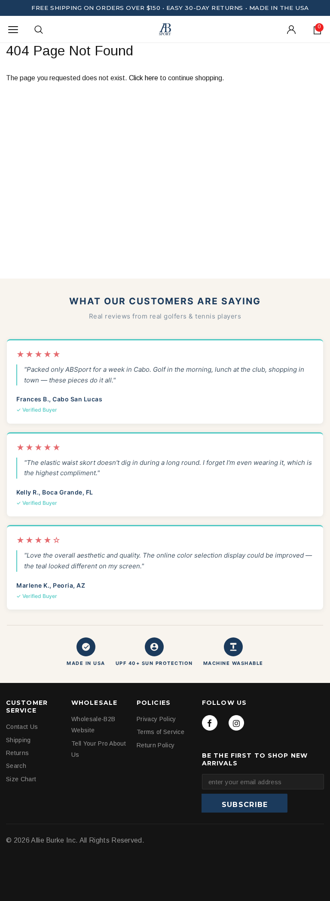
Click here (144, 78)
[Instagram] (236, 723)
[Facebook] (209, 723)
